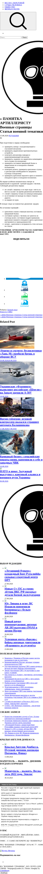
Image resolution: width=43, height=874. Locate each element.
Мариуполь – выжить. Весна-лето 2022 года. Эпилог (23, 772)
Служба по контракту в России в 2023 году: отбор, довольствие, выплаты (22, 703)
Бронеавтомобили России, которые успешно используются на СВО (22, 663)
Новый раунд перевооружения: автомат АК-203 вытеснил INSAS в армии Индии (21, 626)
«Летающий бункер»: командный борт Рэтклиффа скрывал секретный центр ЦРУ (22, 575)
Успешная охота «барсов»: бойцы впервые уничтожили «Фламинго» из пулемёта (22, 642)
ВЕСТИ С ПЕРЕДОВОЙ (14, 3)
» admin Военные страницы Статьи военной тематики (21, 315)
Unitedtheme (4, 870)
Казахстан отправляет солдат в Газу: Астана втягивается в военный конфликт (22, 718)
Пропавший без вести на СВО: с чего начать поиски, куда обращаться (22, 680)
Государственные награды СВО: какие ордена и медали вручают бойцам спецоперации (23, 667)
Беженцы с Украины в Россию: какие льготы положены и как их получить (22, 659)
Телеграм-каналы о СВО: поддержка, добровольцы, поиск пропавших (19, 688)
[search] (18, 21)
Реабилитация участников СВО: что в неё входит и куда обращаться (21, 684)
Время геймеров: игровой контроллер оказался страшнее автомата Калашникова (19, 422)
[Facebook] (5, 862)
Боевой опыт (12, 310)
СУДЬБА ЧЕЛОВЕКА (13, 5)
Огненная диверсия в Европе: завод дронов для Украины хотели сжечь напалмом (23, 722)
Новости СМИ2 (6, 312)
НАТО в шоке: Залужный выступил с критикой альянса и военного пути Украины (20, 474)
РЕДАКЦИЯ (14, 136)
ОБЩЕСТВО (10, 7)
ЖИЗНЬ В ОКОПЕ (12, 9)
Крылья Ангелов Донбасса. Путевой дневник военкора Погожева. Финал (22, 750)
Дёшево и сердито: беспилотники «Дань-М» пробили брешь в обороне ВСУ (21, 353)
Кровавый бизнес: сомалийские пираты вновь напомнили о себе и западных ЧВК (21, 459)
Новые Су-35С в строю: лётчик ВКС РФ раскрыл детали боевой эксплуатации (22, 591)
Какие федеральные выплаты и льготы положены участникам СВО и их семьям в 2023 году (23, 697)
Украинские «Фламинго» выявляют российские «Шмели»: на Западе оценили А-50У (21, 389)
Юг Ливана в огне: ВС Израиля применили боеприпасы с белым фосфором (19, 608)
